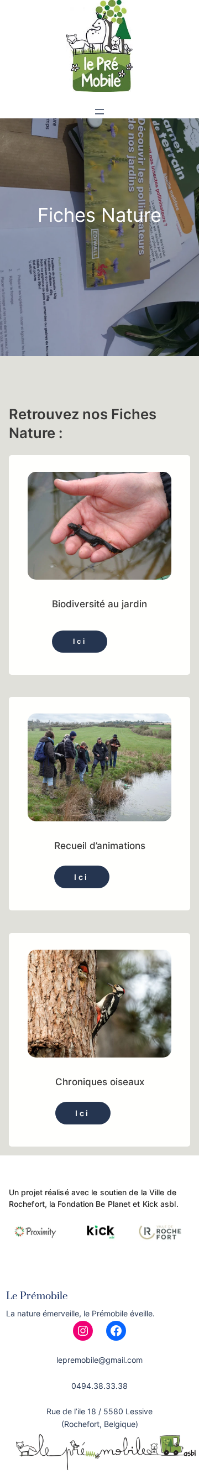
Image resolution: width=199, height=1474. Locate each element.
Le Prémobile (37, 1296)
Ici (80, 641)
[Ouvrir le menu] (99, 111)
